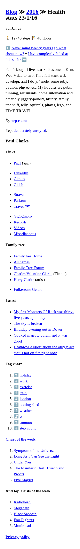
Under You (22, 462)
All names (22, 262)
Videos (19, 228)
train (23, 393)
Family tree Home (28, 256)
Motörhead (22, 525)
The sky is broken (28, 323)
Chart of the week (20, 439)
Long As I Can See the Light (36, 456)
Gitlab (18, 185)
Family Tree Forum (29, 268)
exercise (26, 387)
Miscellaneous (25, 234)
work (24, 381)
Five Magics (23, 480)
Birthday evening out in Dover (38, 329)
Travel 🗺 (22, 206)
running (26, 422)
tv (21, 416)
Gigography (23, 216)
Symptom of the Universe (34, 450)
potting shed (29, 404)
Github (19, 179)
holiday (26, 375)
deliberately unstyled (30, 130)
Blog (11, 11)
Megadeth (21, 508)
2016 (32, 11)
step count (19, 120)
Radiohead (22, 502)
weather (26, 410)
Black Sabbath (25, 514)
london (25, 399)
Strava (19, 194)
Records (20, 222)
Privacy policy (18, 537)
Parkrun (20, 200)
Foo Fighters (24, 520)
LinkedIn (21, 173)
